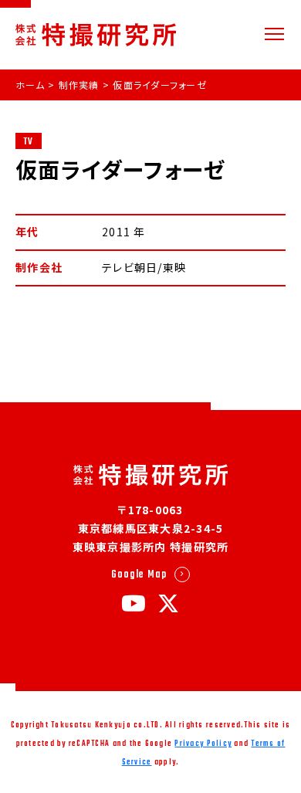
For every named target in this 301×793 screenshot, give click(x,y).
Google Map (139, 574)
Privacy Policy (203, 743)
